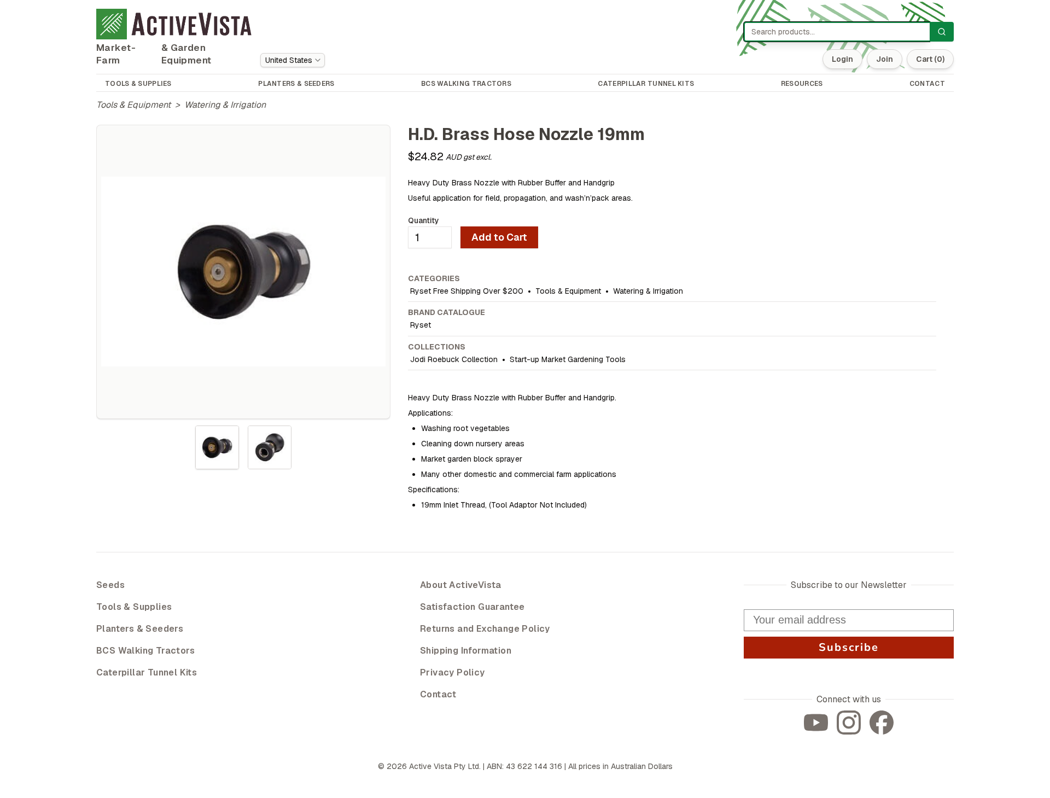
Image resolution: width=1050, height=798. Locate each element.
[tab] (217, 447)
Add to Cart (499, 237)
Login (842, 59)
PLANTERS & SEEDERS (296, 83)
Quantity (423, 220)
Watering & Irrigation (225, 104)
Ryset (420, 325)
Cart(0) (930, 59)
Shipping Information (465, 650)
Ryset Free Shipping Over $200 (466, 291)
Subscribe (849, 647)
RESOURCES (802, 83)
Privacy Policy (452, 672)
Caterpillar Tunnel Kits (146, 672)
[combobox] (292, 60)
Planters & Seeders (139, 628)
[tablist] (243, 447)
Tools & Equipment (133, 104)
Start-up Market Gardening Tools (568, 359)
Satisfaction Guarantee (472, 607)
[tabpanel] (243, 272)
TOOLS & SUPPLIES (138, 83)
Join (884, 59)
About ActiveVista (460, 585)
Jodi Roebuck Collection (454, 359)
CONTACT (927, 83)
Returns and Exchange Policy (485, 628)
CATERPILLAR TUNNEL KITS (646, 83)
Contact (438, 694)
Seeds (110, 585)
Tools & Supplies (134, 607)
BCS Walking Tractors (145, 650)
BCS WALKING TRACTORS (466, 83)
